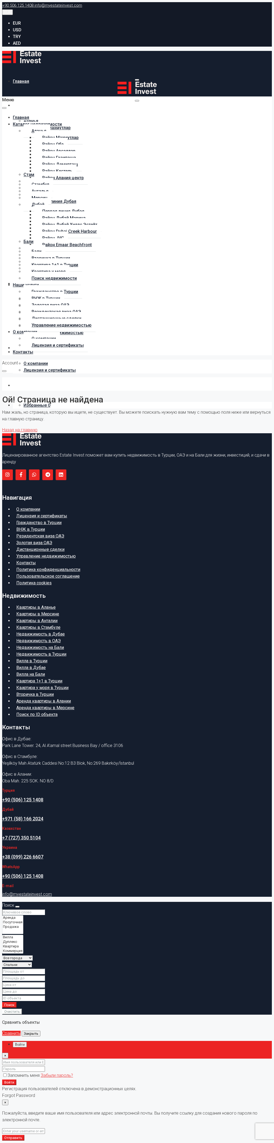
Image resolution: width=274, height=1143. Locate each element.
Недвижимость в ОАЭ (38, 640)
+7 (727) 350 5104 (21, 838)
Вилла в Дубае (31, 667)
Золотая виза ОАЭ (34, 542)
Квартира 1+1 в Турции (39, 680)
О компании (36, 363)
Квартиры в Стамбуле (38, 627)
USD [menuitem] (17, 29)
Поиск (9, 1005)
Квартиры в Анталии (37, 620)
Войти (9, 1082)
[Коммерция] (12, 951)
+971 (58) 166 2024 (22, 818)
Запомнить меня (24, 1075)
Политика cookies (34, 582)
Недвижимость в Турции (41, 654)
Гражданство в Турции (39, 522)
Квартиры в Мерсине (37, 614)
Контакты (23, 385)
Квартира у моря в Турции (42, 687)
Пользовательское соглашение (48, 576)
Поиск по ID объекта (37, 714)
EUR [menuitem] (17, 23)
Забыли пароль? (57, 1075)
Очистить (12, 1012)
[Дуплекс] (12, 942)
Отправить (13, 1138)
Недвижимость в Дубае (40, 634)
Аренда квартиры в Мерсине (45, 707)
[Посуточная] (12, 922)
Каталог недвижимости (37, 105)
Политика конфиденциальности (48, 569)
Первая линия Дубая (55, 201)
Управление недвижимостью (62, 325)
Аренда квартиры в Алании (43, 701)
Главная (21, 81)
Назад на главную (19, 429)
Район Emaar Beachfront (67, 244)
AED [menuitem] (17, 43)
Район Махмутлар (52, 127)
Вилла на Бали (30, 674)
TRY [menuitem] (17, 36)
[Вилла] (12, 937)
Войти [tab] (20, 1045)
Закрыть (31, 1034)
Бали (28, 241)
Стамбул (32, 174)
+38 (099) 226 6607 (22, 857)
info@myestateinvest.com (27, 894)
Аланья (31, 121)
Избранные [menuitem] (37, 405)
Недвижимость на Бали (40, 647)
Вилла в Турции (31, 660)
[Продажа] (12, 927)
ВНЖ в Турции (30, 529)
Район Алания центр (63, 177)
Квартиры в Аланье (36, 607)
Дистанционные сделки (40, 549)
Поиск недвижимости (54, 278)
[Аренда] (12, 918)
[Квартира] (12, 946)
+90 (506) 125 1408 (22, 799)
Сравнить (11, 1033)
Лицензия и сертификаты (50, 370)
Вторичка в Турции (35, 694)
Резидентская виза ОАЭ (40, 536)
